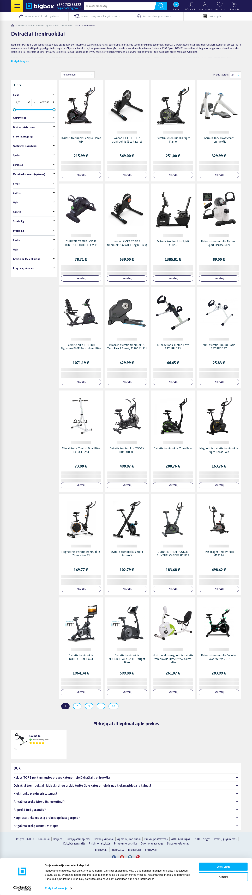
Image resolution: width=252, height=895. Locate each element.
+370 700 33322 (69, 4)
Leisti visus (223, 866)
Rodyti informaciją (56, 888)
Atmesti (223, 876)
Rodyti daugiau (20, 61)
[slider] (14, 109)
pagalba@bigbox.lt (69, 8)
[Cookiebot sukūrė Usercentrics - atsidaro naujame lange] (22, 888)
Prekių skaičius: (221, 74)
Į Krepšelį (81, 175)
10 (113, 706)
